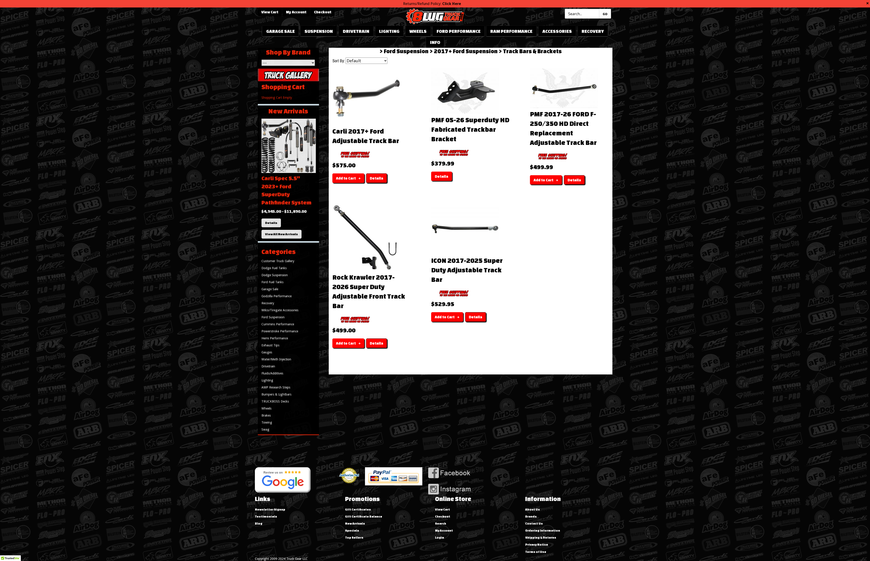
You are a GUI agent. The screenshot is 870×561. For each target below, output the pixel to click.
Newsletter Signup (270, 509)
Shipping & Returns (540, 537)
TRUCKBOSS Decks (275, 401)
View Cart (269, 12)
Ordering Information (542, 530)
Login (439, 537)
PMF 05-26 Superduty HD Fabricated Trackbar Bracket (470, 129)
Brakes (266, 415)
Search (440, 523)
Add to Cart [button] (346, 178)
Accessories (557, 31)
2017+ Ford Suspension (466, 51)
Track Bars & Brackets (532, 51)
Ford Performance (459, 31)
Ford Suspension (406, 51)
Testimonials (266, 516)
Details (271, 223)
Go (605, 14)
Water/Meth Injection (276, 359)
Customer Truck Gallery (277, 261)
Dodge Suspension (274, 275)
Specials (352, 530)
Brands (531, 516)
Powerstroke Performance (279, 331)
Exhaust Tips (270, 345)
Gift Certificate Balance (363, 516)
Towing (266, 422)
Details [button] (376, 178)
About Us (532, 509)
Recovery (593, 31)
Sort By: (338, 61)
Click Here (451, 3)
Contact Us (534, 523)
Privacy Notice (536, 544)
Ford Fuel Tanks (272, 282)
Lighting (389, 31)
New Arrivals (355, 523)
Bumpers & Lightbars (276, 394)
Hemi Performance (274, 338)
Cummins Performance (277, 324)
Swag (265, 429)
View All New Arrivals (281, 234)
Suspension (318, 31)
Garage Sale (280, 31)
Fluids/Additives (272, 373)
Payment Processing (349, 485)
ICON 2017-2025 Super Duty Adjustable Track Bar (467, 270)
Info (435, 42)
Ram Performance (511, 31)
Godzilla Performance (276, 296)
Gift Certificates (358, 509)
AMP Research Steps (275, 387)
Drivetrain (356, 31)
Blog (258, 523)
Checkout (322, 12)
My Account (296, 12)
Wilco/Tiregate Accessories (279, 310)
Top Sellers (354, 537)
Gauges (266, 352)
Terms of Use (535, 552)
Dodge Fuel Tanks (274, 268)
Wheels (418, 31)
